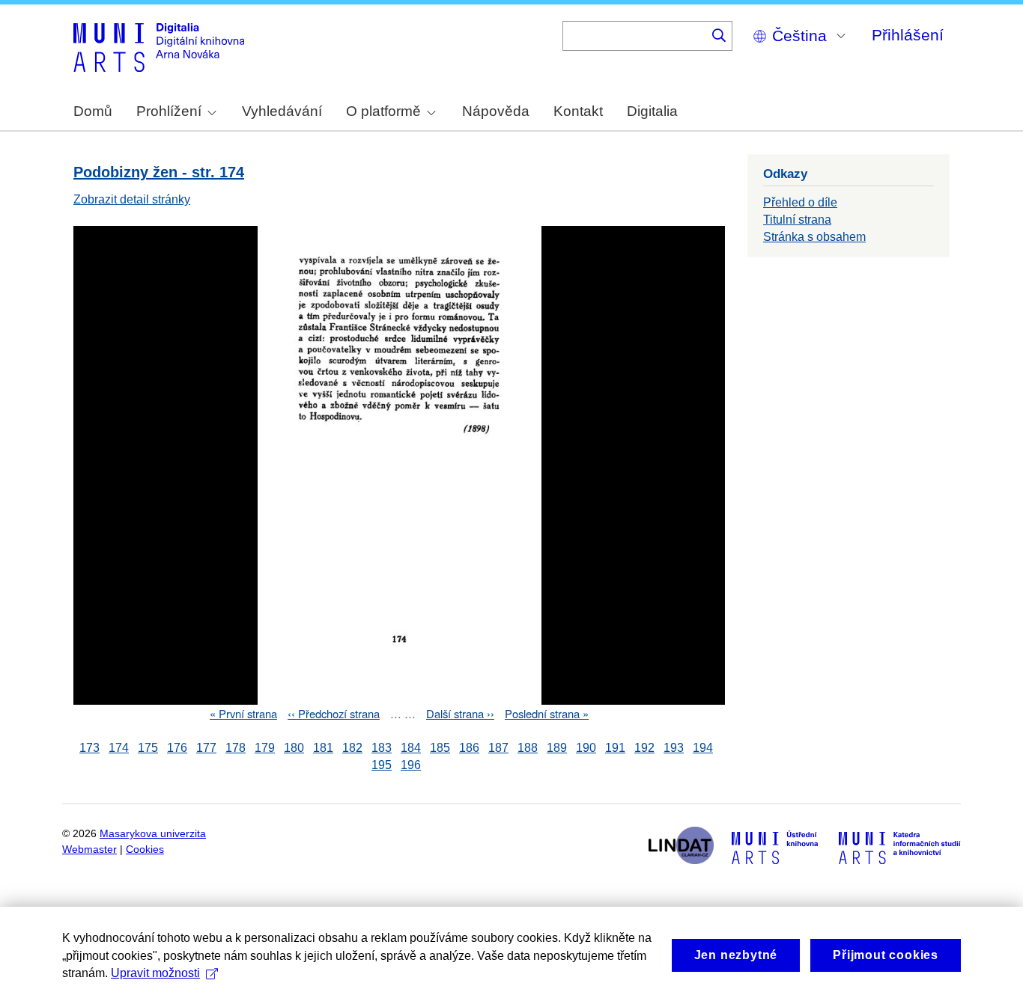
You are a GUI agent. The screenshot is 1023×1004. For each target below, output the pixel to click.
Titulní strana (797, 219)
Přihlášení (908, 34)
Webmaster (89, 849)
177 (206, 747)
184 (411, 747)
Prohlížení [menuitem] (168, 111)
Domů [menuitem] (92, 111)
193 (674, 747)
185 (440, 747)
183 (381, 747)
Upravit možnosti (155, 973)
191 (615, 747)
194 (703, 747)
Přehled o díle (800, 202)
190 (586, 747)
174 (119, 747)
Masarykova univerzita (153, 833)
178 (235, 747)
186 (469, 747)
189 (557, 747)
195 (381, 765)
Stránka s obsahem (814, 236)
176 (177, 747)
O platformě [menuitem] (383, 111)
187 (498, 747)
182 (352, 747)
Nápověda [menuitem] (495, 111)
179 (265, 747)
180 (294, 747)
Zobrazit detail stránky (131, 199)
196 (411, 765)
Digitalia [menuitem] (652, 111)
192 (644, 747)
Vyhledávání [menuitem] (282, 111)
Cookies (145, 849)
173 (89, 747)
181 (323, 747)
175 (148, 747)
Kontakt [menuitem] (578, 111)
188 (527, 747)
